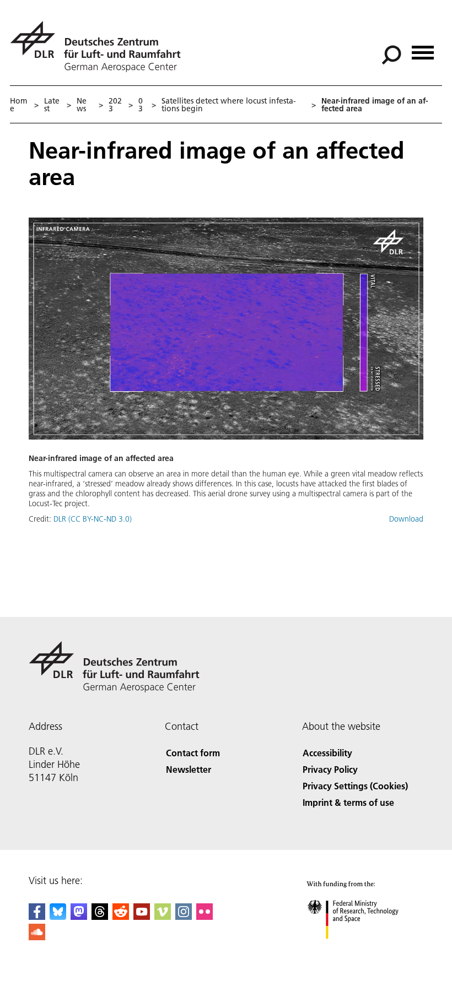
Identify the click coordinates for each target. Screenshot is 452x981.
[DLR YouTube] (141, 916)
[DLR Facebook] (37, 916)
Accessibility (327, 752)
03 (140, 104)
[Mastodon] (79, 916)
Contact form (193, 752)
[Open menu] (422, 48)
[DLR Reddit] (120, 916)
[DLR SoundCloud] (37, 936)
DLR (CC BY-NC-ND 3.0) (92, 519)
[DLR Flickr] (204, 916)
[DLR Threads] (100, 916)
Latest (52, 104)
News (82, 104)
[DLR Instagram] (183, 916)
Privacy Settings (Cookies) (355, 786)
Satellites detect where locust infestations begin (229, 104)
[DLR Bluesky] (58, 916)
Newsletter (188, 769)
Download (406, 519)
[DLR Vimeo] (162, 916)
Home (18, 104)
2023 (115, 104)
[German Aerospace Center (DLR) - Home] (100, 46)
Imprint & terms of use (348, 802)
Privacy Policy (330, 769)
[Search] (392, 54)
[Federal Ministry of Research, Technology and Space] (363, 950)
